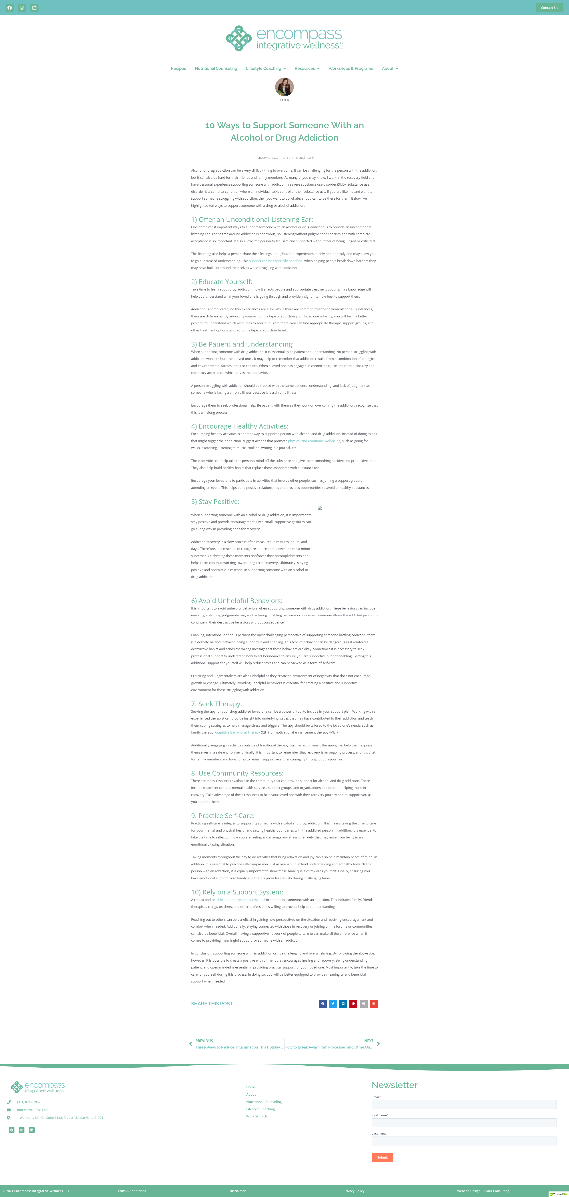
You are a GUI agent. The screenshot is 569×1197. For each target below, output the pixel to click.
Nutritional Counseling (216, 68)
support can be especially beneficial (276, 261)
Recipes (178, 68)
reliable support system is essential (238, 899)
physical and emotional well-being (314, 441)
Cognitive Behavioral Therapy (237, 732)
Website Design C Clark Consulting (483, 1191)
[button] (323, 1004)
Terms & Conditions (131, 1191)
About (388, 68)
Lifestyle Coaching (263, 68)
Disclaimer (238, 1191)
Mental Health (305, 158)
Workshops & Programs (351, 68)
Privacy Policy (354, 1191)
